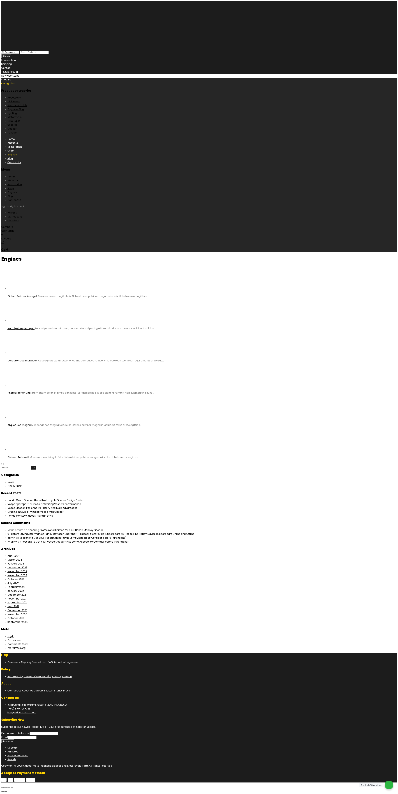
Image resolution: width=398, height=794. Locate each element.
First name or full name (15, 733)
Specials (12, 747)
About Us (13, 143)
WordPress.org (16, 648)
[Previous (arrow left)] (2, 791)
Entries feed (14, 640)
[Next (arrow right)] (5, 791)
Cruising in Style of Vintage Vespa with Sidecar (35, 512)
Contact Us (14, 162)
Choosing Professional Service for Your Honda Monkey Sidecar (65, 530)
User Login (7, 231)
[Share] (5, 787)
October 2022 (15, 579)
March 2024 (14, 560)
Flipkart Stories (53, 690)
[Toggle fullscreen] (8, 787)
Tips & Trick (14, 486)
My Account (14, 216)
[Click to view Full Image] (8, 292)
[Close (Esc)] (2, 787)
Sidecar (12, 129)
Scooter (12, 125)
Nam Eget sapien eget (21, 328)
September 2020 (17, 622)
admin (11, 538)
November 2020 (17, 614)
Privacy (56, 676)
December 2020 (17, 610)
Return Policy (15, 676)
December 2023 (17, 567)
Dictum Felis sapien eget (22, 296)
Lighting (12, 113)
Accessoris (14, 97)
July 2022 (13, 583)
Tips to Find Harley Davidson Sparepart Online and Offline (159, 534)
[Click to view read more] (10, 292)
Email (4, 737)
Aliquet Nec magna (19, 425)
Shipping (26, 662)
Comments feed (17, 644)
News (10, 482)
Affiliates (12, 751)
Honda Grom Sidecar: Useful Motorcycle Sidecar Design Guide (45, 500)
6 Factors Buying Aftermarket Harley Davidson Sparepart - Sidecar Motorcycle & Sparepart (63, 534)
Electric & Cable (17, 105)
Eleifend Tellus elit (18, 457)
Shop (10, 150)
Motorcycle (14, 117)
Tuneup (12, 132)
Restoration (14, 147)
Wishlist (12, 213)
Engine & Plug (15, 109)
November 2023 (17, 571)
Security (46, 676)
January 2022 (15, 591)
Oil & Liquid (13, 121)
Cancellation (39, 662)
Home (11, 139)
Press (66, 690)
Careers (39, 690)
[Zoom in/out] (12, 787)
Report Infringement (66, 662)
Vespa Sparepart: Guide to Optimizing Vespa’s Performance (44, 504)
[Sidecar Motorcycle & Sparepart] (24, 24)
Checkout (13, 220)
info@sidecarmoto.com (21, 712)
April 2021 (13, 606)
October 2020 (16, 618)
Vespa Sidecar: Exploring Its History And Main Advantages (42, 508)
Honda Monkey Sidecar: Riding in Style (30, 516)
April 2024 (13, 556)
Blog (10, 158)
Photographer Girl (18, 393)
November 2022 (17, 575)
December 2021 (17, 595)
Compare (7, 227)
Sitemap (67, 676)
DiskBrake (13, 101)
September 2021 (17, 602)
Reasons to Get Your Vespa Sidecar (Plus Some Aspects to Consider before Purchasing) (73, 538)
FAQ (50, 662)
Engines (12, 154)
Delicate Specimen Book (22, 360)
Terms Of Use (32, 676)
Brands (11, 759)
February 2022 (16, 587)
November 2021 (16, 598)
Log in (10, 636)
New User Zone (10, 75)
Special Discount (17, 755)
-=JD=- (12, 541)
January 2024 (15, 563)
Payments (13, 662)
